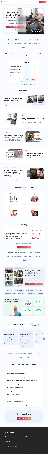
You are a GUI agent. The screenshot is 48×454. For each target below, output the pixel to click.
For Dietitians (32, 2)
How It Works (12, 2)
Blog (28, 2)
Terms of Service (28, 448)
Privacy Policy (21, 448)
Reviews (21, 2)
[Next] (44, 338)
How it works (7, 436)
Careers (26, 439)
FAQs (25, 2)
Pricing (17, 2)
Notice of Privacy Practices (38, 448)
